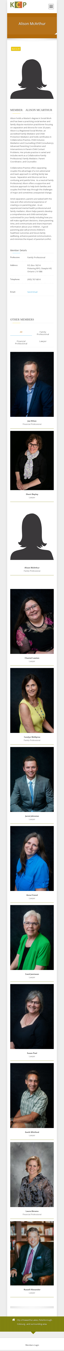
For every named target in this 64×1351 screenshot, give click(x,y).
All (21, 332)
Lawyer (42, 341)
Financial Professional (21, 342)
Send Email (32, 292)
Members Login (32, 1345)
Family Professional (43, 333)
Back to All (16, 49)
